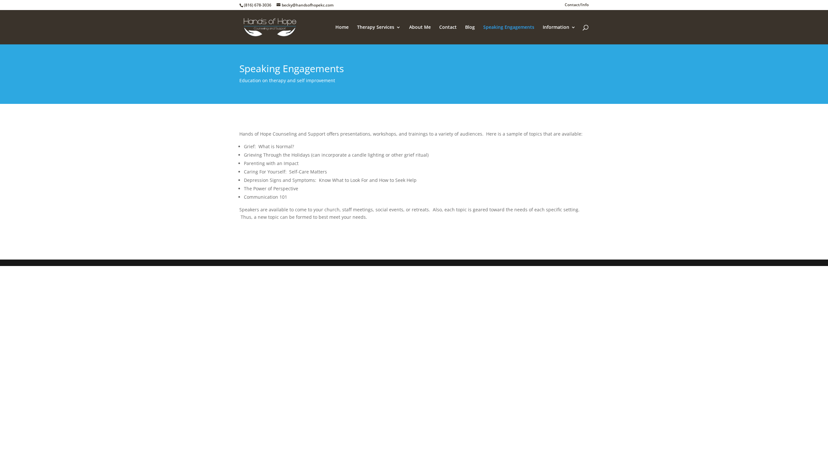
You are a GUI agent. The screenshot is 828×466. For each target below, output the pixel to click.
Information (556, 27)
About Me (420, 27)
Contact (448, 27)
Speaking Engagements (508, 27)
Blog (470, 27)
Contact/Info (577, 5)
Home (342, 27)
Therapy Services (375, 27)
